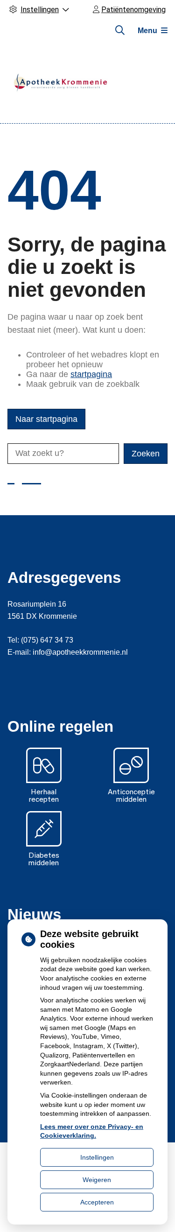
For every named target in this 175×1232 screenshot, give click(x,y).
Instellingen (97, 1157)
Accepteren (97, 1202)
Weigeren (97, 1179)
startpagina (91, 374)
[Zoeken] (120, 30)
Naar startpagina (46, 419)
